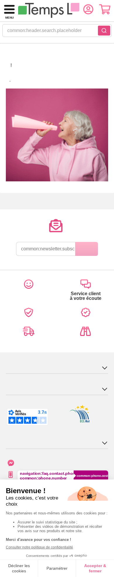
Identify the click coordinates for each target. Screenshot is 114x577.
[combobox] (57, 32)
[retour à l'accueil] (48, 11)
